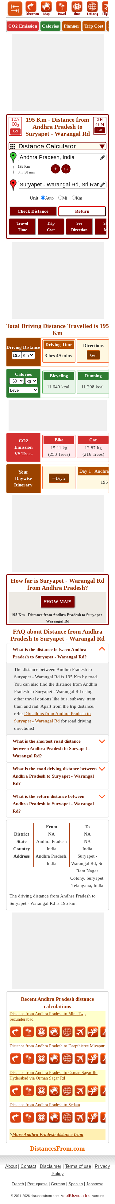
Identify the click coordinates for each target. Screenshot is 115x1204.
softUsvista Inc (76, 1195)
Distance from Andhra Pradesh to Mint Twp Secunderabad (48, 1017)
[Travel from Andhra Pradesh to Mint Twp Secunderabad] (28, 1032)
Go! (93, 355)
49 (99, 125)
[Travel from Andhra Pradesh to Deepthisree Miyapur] (28, 1059)
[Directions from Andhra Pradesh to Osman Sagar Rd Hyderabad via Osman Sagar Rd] (16, 1091)
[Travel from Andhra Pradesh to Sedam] (28, 1117)
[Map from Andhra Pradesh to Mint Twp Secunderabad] (54, 1032)
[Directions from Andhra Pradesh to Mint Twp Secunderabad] (16, 1032)
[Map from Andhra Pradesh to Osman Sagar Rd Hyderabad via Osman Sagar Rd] (54, 1091)
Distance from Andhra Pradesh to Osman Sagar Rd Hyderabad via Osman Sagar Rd (54, 1075)
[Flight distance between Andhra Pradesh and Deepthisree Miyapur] (80, 1059)
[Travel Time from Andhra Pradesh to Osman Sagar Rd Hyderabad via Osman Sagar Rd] (41, 1091)
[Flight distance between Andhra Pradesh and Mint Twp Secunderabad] (80, 1032)
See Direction (79, 226)
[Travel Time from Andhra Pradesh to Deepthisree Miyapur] (41, 1059)
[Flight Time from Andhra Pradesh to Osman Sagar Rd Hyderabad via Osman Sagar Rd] (93, 1091)
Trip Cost (93, 26)
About (11, 1166)
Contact (28, 1166)
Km (79, 198)
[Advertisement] (58, 72)
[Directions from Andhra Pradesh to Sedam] (16, 1117)
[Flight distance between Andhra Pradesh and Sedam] (80, 1117)
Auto (49, 198)
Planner (71, 26)
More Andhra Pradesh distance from (47, 1134)
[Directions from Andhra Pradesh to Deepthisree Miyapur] (16, 1059)
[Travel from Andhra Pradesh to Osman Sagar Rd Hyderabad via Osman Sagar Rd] (28, 1091)
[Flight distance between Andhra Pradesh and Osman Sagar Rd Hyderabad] (80, 1091)
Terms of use (78, 1166)
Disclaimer (50, 1166)
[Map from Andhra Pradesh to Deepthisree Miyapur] (54, 1059)
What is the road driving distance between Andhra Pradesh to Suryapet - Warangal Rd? (55, 776)
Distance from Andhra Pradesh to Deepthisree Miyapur (57, 1046)
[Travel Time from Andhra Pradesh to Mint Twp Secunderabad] (41, 1032)
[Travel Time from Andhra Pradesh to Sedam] (41, 1117)
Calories (50, 26)
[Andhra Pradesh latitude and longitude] (67, 1032)
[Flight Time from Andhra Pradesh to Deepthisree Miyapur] (93, 1059)
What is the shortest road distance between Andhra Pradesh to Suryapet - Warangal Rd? (51, 748)
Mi (64, 198)
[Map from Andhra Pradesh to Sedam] (54, 1117)
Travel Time (22, 226)
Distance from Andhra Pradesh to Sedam (45, 1105)
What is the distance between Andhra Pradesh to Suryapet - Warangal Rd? (50, 653)
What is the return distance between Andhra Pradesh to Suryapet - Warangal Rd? (53, 803)
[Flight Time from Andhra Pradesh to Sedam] (93, 1117)
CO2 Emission (22, 26)
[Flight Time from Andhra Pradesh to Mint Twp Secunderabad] (93, 1032)
